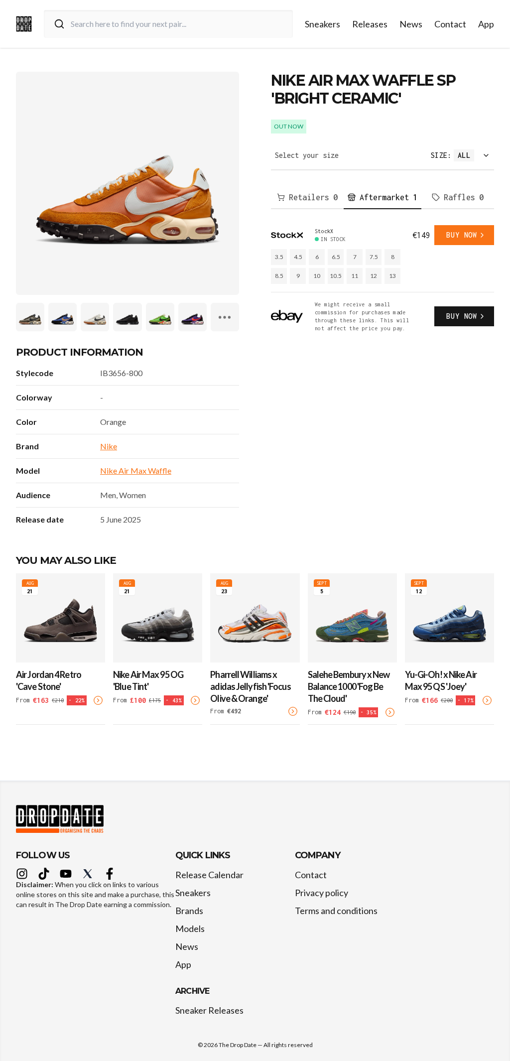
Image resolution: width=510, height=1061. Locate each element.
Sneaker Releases (209, 1010)
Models (190, 928)
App (486, 23)
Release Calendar (209, 874)
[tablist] (382, 197)
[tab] (307, 197)
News (410, 23)
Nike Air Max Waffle (135, 470)
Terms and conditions (336, 910)
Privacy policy (321, 892)
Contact (450, 23)
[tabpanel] (382, 278)
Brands (189, 910)
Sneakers (322, 23)
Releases (369, 23)
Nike (108, 446)
